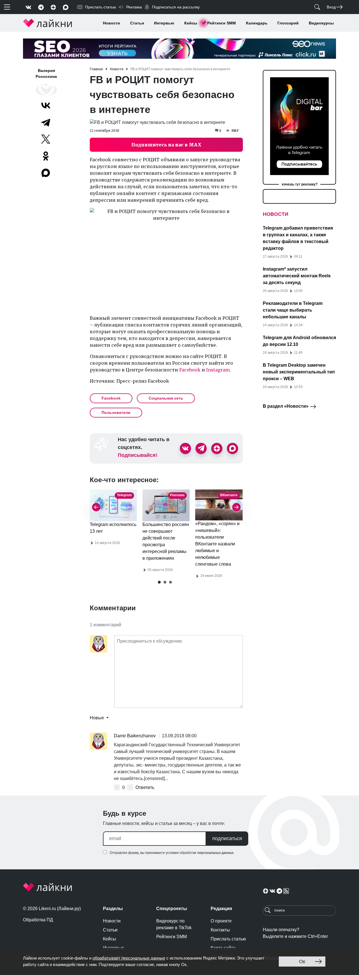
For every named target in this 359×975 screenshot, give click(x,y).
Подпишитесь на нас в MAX (166, 145)
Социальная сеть (166, 398)
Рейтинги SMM (221, 23)
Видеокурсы (321, 23)
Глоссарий (288, 23)
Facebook (190, 370)
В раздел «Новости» (286, 406)
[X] (45, 139)
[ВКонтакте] (45, 105)
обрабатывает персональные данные (129, 958)
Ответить (144, 787)
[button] (159, 582)
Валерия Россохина (46, 73)
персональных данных (215, 853)
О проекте (221, 921)
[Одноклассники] (45, 156)
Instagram (218, 370)
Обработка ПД (38, 919)
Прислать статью (228, 939)
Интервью (164, 23)
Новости (111, 23)
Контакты (220, 930)
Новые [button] (97, 717)
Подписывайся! (137, 455)
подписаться (227, 838)
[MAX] (46, 173)
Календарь (257, 23)
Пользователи (116, 412)
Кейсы (190, 23)
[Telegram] (45, 122)
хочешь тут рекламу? (299, 184)
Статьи (137, 23)
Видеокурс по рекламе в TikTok (174, 924)
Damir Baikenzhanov (135, 735)
